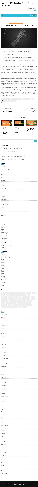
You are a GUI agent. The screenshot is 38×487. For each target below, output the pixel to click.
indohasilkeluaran (24, 99)
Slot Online (19, 23)
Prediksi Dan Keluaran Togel (7, 245)
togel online (14, 100)
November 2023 (4, 328)
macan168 (3, 277)
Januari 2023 (3, 352)
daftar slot (19, 99)
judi (32, 99)
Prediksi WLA (4, 247)
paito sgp (3, 229)
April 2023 (3, 344)
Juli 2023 (3, 336)
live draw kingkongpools (6, 226)
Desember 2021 (4, 388)
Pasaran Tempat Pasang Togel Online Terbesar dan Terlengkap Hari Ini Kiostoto (17, 153)
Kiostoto (3, 191)
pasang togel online (5, 199)
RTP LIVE (3, 207)
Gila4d (2, 177)
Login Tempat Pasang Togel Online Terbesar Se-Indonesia (13, 156)
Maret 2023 (3, 347)
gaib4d (2, 267)
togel (10, 100)
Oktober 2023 (4, 331)
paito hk (2, 230)
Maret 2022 (3, 380)
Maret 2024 (3, 317)
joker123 (29, 99)
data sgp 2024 (4, 233)
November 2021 (4, 390)
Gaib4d (2, 174)
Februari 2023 (4, 350)
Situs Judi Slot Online (5, 256)
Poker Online (3, 202)
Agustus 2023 (4, 333)
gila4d (2, 270)
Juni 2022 (3, 371)
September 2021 (4, 396)
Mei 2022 (3, 374)
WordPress (22, 484)
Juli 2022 (3, 369)
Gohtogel (3, 180)
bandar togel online (14, 99)
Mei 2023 (3, 341)
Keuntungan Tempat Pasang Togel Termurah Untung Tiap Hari (14, 151)
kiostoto (3, 259)
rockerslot (3, 280)
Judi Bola (3, 185)
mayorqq (7, 100)
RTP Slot (3, 254)
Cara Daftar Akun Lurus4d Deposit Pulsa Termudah (11, 148)
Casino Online (4, 172)
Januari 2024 (3, 322)
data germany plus (5, 232)
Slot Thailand (4, 212)
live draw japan (4, 238)
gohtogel (3, 276)
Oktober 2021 (4, 393)
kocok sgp (3, 223)
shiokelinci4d (3, 279)
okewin (2, 285)
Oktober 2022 (4, 361)
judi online (3, 100)
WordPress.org (4, 473)
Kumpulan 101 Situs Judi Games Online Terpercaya (17, 4)
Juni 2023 (3, 339)
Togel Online (31, 123)
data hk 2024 (4, 235)
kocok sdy (3, 224)
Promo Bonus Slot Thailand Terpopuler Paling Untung (12, 159)
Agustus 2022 (4, 366)
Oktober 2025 (4, 314)
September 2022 (4, 363)
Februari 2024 (4, 320)
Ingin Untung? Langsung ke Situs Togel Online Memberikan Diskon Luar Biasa (6, 131)
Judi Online (12, 23)
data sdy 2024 (4, 236)
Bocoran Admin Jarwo (5, 169)
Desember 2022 (4, 355)
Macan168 (3, 196)
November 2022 (4, 358)
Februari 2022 (4, 382)
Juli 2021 (3, 401)
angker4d (3, 260)
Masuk (2, 465)
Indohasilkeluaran (4, 183)
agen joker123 (8, 99)
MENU (33, 15)
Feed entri (3, 468)
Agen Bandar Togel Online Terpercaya (9, 257)
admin (3, 102)
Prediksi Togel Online (5, 204)
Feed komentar (4, 470)
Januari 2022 (3, 385)
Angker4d (3, 166)
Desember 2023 (4, 325)
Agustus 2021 (4, 399)
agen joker (3, 99)
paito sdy (3, 227)
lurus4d (2, 193)
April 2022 (3, 377)
